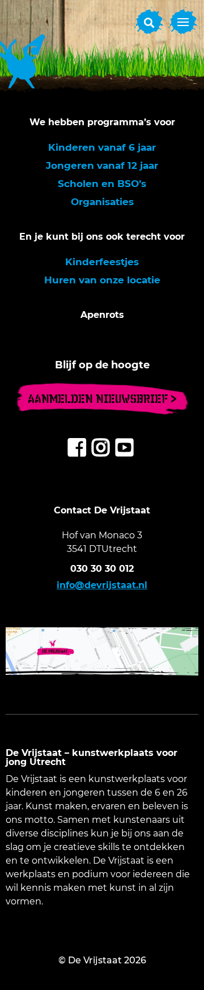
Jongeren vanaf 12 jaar (102, 165)
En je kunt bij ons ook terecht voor (102, 236)
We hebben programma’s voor (102, 122)
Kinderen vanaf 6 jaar (102, 147)
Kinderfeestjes (102, 261)
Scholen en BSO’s (102, 183)
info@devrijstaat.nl (102, 585)
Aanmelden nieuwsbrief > (102, 399)
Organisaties (102, 201)
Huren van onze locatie (102, 280)
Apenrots (102, 314)
